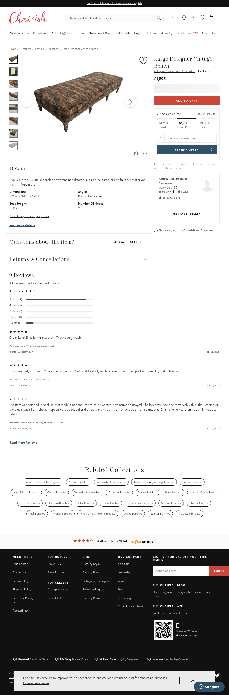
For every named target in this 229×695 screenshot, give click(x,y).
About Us (123, 564)
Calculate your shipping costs (29, 216)
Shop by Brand (91, 572)
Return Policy (21, 581)
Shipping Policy (22, 589)
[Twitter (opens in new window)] (217, 674)
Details (78, 169)
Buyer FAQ (54, 564)
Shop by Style (91, 564)
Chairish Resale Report (131, 606)
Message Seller (187, 213)
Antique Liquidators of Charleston (174, 71)
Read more (27, 184)
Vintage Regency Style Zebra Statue (44, 422)
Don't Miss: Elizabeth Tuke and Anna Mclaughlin (114, 3)
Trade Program (56, 572)
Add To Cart (187, 100)
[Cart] (211, 18)
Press (121, 589)
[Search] (159, 18)
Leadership (124, 572)
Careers (122, 581)
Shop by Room (91, 598)
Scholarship (125, 598)
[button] (202, 18)
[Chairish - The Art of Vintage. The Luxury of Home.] (28, 18)
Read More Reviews (23, 442)
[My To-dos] (184, 18)
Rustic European (90, 196)
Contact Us (20, 572)
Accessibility (21, 610)
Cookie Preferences (36, 683)
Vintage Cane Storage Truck (40, 345)
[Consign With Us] (193, 18)
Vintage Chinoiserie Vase (38, 379)
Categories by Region (96, 581)
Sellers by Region (93, 589)
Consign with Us (58, 589)
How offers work (207, 113)
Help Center (20, 564)
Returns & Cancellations (78, 259)
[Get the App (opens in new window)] (163, 630)
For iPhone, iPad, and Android (171, 613)
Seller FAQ (54, 598)
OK (193, 680)
